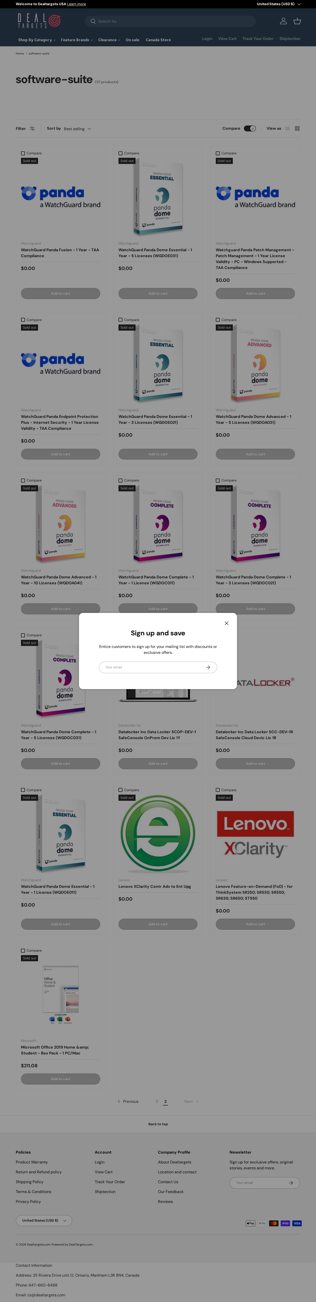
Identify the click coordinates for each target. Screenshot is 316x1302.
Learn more (76, 4)
